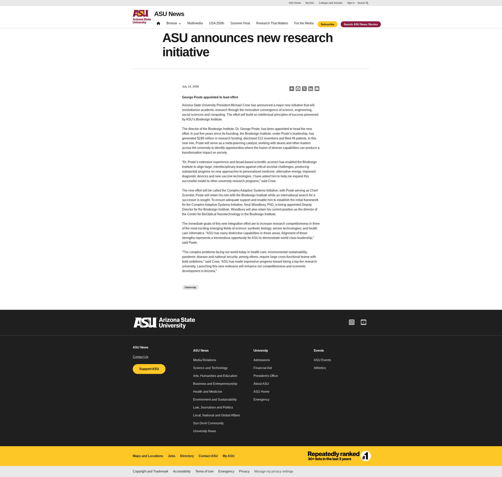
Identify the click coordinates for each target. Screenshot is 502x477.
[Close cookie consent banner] (494, 456)
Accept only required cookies (323, 462)
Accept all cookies (277, 462)
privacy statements (126, 463)
